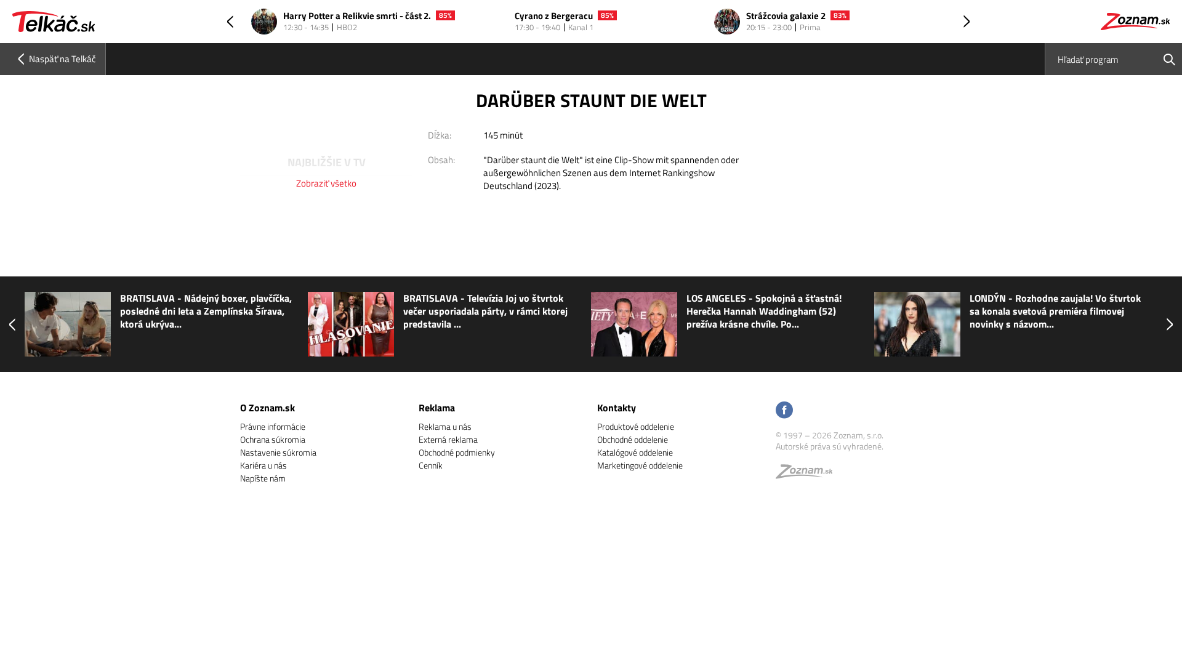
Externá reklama (448, 439)
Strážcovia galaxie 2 (786, 16)
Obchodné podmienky (457, 452)
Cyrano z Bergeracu (554, 16)
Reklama (437, 407)
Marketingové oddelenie (640, 465)
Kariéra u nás (263, 465)
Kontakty (616, 407)
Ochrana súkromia (272, 439)
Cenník (431, 465)
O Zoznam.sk (267, 407)
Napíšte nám (263, 478)
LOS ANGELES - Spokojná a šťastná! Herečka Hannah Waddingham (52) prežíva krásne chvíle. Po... (520, 311)
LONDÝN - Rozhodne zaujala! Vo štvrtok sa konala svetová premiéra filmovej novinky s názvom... (811, 311)
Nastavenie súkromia (278, 452)
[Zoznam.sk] (808, 474)
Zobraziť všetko (326, 183)
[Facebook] (784, 411)
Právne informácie (272, 426)
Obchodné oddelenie (632, 439)
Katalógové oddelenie (635, 452)
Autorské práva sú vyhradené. (829, 446)
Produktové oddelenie (635, 426)
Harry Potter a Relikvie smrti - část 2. (357, 16)
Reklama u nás (445, 426)
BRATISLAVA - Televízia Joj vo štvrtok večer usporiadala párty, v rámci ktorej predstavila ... (241, 311)
